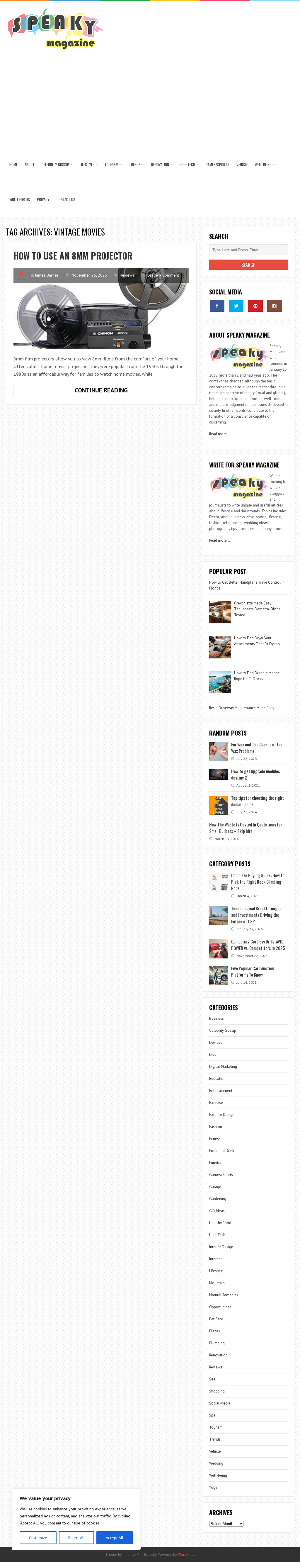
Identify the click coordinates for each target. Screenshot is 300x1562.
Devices (215, 1042)
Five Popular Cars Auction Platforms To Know (252, 971)
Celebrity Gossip (55, 164)
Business (216, 1018)
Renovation (160, 164)
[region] (76, 1519)
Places (214, 1331)
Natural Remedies (223, 1294)
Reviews (127, 275)
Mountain (217, 1282)
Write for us (19, 199)
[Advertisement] (150, 103)
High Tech (187, 164)
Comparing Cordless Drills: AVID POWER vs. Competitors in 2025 (258, 944)
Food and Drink (221, 1150)
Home (13, 164)
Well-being (263, 164)
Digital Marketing (223, 1066)
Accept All (114, 1537)
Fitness (215, 1138)
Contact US (66, 199)
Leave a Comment (163, 275)
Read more (218, 433)
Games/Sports (217, 164)
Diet (212, 1054)
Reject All (76, 1537)
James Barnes (47, 275)
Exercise (216, 1102)
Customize (38, 1537)
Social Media (219, 1403)
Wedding (216, 1463)
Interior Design (221, 1246)
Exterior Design (221, 1114)
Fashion (215, 1126)
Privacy (43, 199)
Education (217, 1078)
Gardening (217, 1198)
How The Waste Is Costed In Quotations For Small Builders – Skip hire (245, 827)
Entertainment (220, 1090)
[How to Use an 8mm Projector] (101, 308)
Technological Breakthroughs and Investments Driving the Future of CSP (256, 914)
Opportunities (220, 1307)
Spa (212, 1415)
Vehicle (242, 164)
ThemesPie (132, 1554)
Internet (215, 1258)
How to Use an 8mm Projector (72, 255)
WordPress (186, 1554)
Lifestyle (87, 164)
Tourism (111, 164)
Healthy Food (220, 1222)
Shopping (217, 1391)
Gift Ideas (217, 1210)
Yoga (213, 1487)
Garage (215, 1186)
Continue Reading (116, 391)
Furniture (216, 1162)
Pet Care (216, 1319)
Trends (135, 164)
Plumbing (217, 1343)
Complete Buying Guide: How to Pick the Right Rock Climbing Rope (257, 881)
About (30, 164)
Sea (212, 1379)
